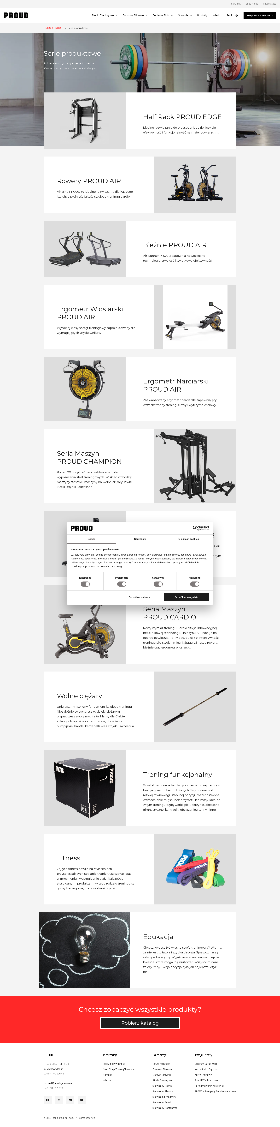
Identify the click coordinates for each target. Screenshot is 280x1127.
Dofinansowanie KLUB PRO (209, 1086)
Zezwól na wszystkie (186, 597)
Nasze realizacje (161, 1064)
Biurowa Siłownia (161, 1075)
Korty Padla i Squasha (206, 1069)
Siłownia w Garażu (162, 1102)
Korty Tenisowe (203, 1075)
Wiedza (217, 15)
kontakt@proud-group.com (58, 1083)
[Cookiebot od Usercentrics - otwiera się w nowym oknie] (195, 528)
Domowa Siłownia (162, 1069)
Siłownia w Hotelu (162, 1086)
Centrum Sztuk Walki (206, 1064)
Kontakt (107, 1075)
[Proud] (16, 15)
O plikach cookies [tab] (188, 539)
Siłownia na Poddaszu (164, 1097)
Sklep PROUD (252, 3)
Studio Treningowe (162, 1080)
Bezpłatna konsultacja (260, 15)
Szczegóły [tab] (140, 539)
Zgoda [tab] (91, 539)
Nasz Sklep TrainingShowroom (119, 1069)
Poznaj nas (235, 3)
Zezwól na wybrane (139, 597)
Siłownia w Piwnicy (162, 1091)
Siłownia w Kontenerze (164, 1108)
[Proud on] (48, 1100)
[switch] (121, 584)
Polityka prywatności (114, 1064)
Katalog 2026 (269, 3)
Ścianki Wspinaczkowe (206, 1080)
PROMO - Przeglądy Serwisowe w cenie (215, 1091)
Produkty (202, 15)
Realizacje (232, 15)
